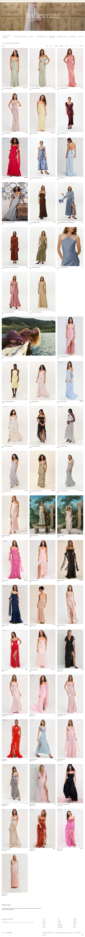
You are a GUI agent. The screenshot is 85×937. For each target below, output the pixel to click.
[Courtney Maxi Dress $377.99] (70, 694)
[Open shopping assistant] (82, 935)
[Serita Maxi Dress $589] (70, 425)
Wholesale (44, 923)
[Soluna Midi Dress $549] (43, 425)
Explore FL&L (43, 4)
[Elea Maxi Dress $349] (15, 470)
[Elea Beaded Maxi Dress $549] (15, 201)
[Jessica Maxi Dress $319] (43, 246)
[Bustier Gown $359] (15, 649)
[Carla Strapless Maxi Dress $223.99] (15, 694)
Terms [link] (74, 932)
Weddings (38, 4)
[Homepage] (8, 4)
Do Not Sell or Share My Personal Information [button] (63, 932)
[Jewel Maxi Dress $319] (43, 67)
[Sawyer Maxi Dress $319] (43, 559)
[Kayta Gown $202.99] (15, 738)
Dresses (28, 4)
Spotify (74, 927)
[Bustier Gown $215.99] (43, 828)
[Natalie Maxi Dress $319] (15, 67)
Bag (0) (81, 4)
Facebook (75, 921)
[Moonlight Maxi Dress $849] (28, 336)
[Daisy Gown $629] (70, 157)
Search (63, 4)
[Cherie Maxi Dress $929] (15, 425)
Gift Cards (59, 923)
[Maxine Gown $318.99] (43, 783)
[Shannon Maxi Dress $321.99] (15, 828)
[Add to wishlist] (26, 49)
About (43, 918)
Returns (59, 921)
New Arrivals (18, 4)
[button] (80, 46)
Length (56, 45)
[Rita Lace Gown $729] (15, 157)
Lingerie (33, 4)
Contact (43, 921)
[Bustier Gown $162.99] (70, 828)
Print (66, 45)
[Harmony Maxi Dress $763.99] (70, 783)
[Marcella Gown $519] (43, 380)
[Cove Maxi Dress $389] (70, 112)
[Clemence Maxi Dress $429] (70, 336)
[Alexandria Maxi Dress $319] (15, 291)
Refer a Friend (60, 927)
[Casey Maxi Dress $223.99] (43, 738)
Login (67, 4)
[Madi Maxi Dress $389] (70, 514)
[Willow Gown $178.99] (43, 694)
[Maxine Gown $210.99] (70, 649)
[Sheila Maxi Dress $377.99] (70, 738)
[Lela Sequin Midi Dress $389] (15, 380)
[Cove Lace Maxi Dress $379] (43, 157)
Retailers (44, 925)
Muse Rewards (60, 925)
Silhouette (61, 45)
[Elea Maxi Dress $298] (15, 112)
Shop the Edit (47, 1)
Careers (43, 927)
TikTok (74, 925)
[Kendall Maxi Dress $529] (15, 514)
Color (51, 45)
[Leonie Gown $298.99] (15, 873)
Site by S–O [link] (44, 935)
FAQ (58, 918)
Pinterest (74, 923)
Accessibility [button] (78, 932)
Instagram (75, 918)
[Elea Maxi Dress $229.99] (15, 783)
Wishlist (72, 4)
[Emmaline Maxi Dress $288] (43, 470)
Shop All (24, 4)
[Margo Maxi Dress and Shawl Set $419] (70, 201)
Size (47, 45)
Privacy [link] (54, 932)
